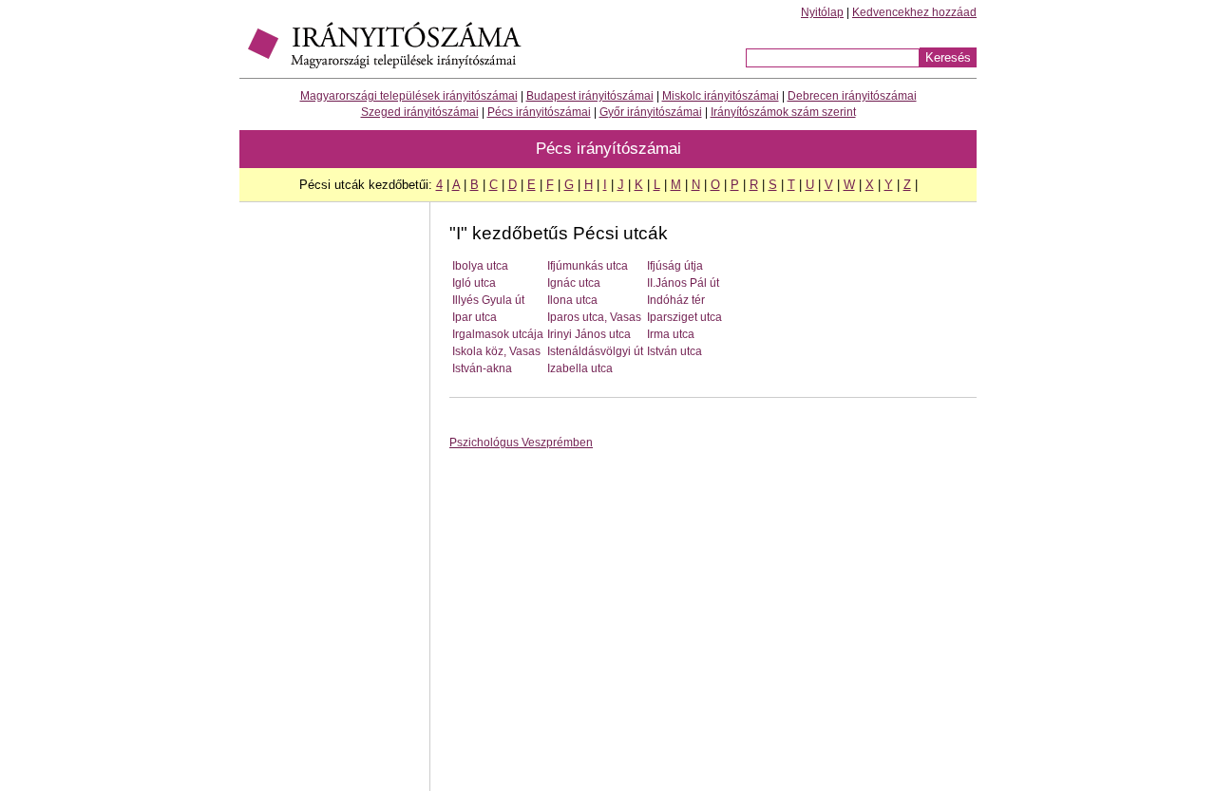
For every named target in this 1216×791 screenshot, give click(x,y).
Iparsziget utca (684, 317)
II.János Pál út (683, 283)
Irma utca (670, 334)
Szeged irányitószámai (420, 112)
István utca (674, 351)
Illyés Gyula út (488, 300)
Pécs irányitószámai (539, 112)
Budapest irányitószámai (590, 96)
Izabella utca (580, 368)
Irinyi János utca (589, 334)
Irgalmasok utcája (497, 334)
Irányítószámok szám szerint (783, 112)
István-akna (482, 368)
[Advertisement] (334, 506)
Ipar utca (474, 317)
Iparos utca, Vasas (594, 317)
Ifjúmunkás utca (587, 266)
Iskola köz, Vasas (496, 351)
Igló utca (474, 283)
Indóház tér (676, 300)
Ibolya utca (480, 266)
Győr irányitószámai (650, 112)
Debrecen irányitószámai (852, 96)
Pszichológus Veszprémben (521, 442)
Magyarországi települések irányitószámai (409, 96)
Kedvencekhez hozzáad (914, 12)
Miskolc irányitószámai (720, 96)
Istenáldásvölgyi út (595, 351)
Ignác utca (573, 283)
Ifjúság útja (675, 266)
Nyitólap (822, 12)
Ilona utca (572, 300)
